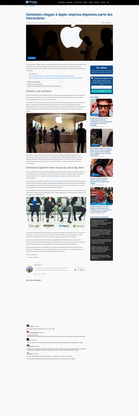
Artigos (97, 2)
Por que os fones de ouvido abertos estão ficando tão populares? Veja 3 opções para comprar (99, 180)
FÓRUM (103, 68)
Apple (30, 257)
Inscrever (101, 91)
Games (91, 2)
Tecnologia (78, 2)
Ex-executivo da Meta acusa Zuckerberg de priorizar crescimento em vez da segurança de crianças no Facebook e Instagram (101, 121)
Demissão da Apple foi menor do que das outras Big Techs (45, 86)
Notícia (94, 203)
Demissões (35, 257)
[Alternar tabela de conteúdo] (60, 82)
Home (26, 6)
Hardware (69, 2)
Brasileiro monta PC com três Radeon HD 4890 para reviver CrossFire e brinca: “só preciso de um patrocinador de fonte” (100, 209)
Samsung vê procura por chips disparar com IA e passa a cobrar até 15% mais (101, 257)
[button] (103, 23)
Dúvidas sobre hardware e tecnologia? (101, 71)
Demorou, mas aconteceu (35, 84)
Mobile (85, 2)
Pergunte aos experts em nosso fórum (101, 72)
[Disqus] (56, 302)
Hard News (61, 2)
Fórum (103, 2)
